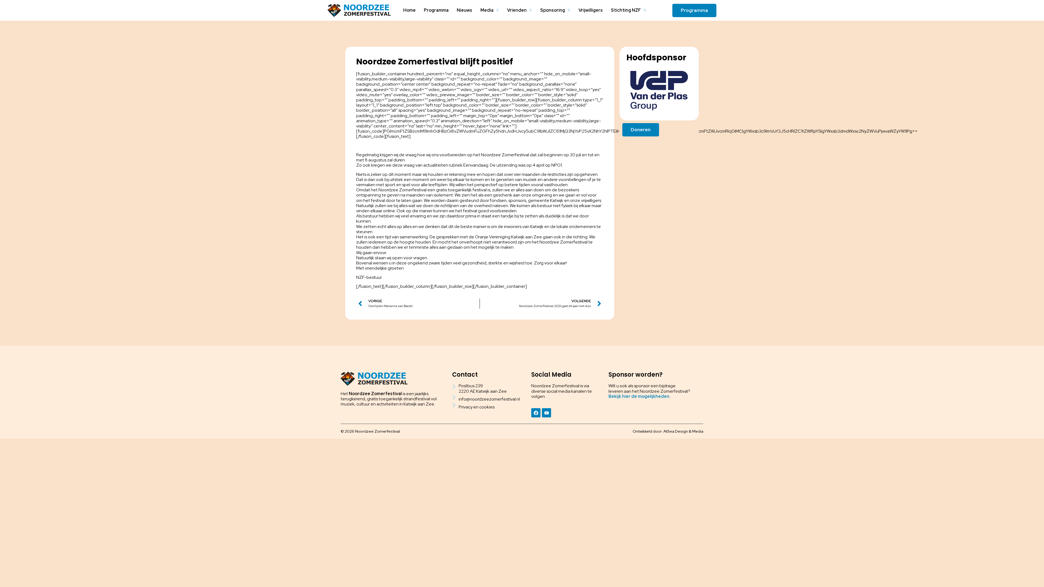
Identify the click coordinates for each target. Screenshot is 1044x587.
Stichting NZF (626, 10)
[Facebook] (535, 412)
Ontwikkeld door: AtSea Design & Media (668, 431)
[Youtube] (546, 412)
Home (409, 10)
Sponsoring (552, 10)
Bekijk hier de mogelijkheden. (639, 396)
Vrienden (517, 10)
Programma (436, 10)
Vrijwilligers (591, 10)
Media (486, 10)
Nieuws (464, 10)
